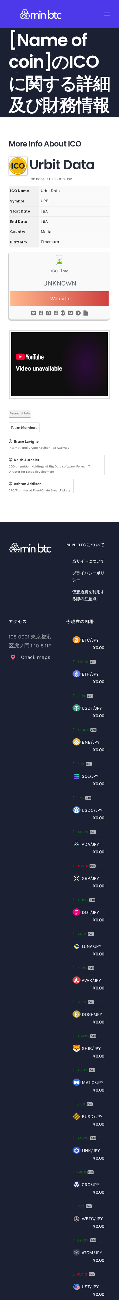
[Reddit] (56, 313)
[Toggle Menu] (107, 14)
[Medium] (70, 313)
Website (59, 298)
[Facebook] (41, 313)
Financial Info (20, 413)
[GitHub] (48, 313)
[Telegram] (78, 313)
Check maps (35, 657)
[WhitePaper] (85, 313)
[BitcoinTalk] (63, 313)
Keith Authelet (26, 460)
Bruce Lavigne (26, 441)
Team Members (24, 427)
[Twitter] (33, 313)
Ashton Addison (28, 484)
